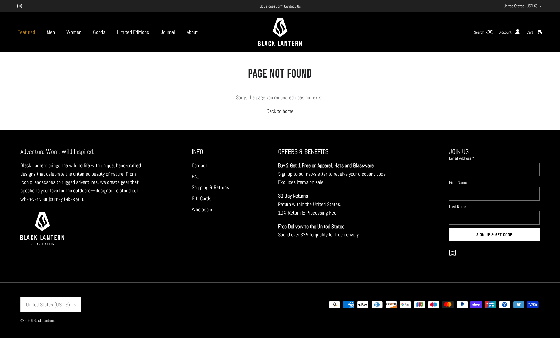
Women (73, 32)
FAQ (196, 176)
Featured (26, 32)
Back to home (280, 111)
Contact (199, 165)
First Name (458, 182)
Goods (99, 32)
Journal (168, 32)
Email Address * (462, 158)
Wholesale (202, 209)
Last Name (457, 206)
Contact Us (292, 6)
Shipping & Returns (210, 187)
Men (51, 32)
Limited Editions (133, 32)
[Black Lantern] (280, 32)
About (192, 32)
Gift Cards (201, 198)
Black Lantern (44, 320)
